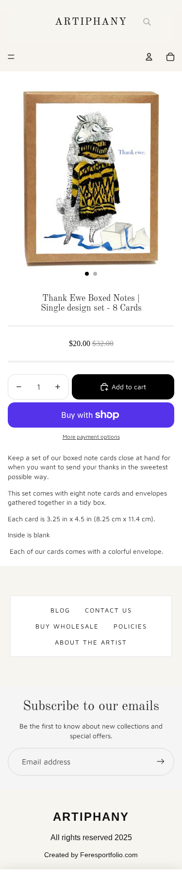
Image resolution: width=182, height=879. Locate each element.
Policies (130, 626)
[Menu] (11, 57)
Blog (60, 610)
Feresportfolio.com (109, 855)
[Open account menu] (149, 56)
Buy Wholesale (67, 626)
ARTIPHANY (91, 22)
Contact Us (108, 610)
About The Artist (91, 642)
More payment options (91, 436)
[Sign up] (160, 761)
